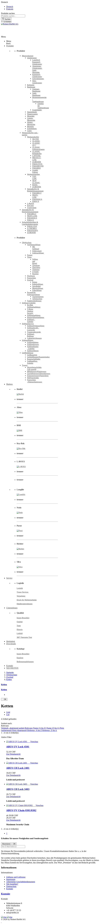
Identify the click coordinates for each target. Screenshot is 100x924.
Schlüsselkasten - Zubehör (32, 348)
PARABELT (37, 193)
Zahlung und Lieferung (15, 877)
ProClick (30, 206)
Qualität (20, 622)
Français (9, 9)
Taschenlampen (37, 297)
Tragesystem (31, 208)
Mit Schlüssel (35, 248)
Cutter (29, 131)
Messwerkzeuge (27, 56)
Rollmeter (30, 85)
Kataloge (20, 658)
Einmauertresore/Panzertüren (37, 376)
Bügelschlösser (37, 288)
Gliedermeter (32, 58)
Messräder (31, 116)
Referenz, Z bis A (49, 730)
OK (4, 699)
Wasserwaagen (32, 114)
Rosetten (35, 274)
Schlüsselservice (28, 324)
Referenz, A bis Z (34, 730)
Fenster (29, 255)
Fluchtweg (31, 276)
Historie (20, 630)
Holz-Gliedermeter (37, 82)
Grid (8, 712)
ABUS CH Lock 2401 (17, 768)
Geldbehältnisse (27, 353)
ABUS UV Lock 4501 (17, 746)
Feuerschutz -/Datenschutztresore (34, 381)
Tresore (24, 365)
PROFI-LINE (35, 196)
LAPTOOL (36, 156)
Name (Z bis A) (53, 728)
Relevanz (29, 728)
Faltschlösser (37, 290)
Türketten (35, 270)
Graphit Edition (35, 171)
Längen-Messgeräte (31, 119)
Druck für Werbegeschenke (27, 600)
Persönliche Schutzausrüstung (33, 294)
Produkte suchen (8, 13)
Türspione (36, 265)
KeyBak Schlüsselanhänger (33, 306)
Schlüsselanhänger (33, 315)
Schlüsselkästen (27, 340)
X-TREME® (32, 228)
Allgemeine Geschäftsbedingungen (20, 882)
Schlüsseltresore (33, 344)
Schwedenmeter (38, 79)
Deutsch (9, 6)
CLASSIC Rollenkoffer (37, 153)
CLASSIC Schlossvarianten (38, 148)
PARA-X (35, 201)
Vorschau (33, 741)
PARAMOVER (37, 166)
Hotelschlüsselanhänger (35, 317)
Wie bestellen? (12, 884)
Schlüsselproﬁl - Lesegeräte (33, 329)
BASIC (35, 185)
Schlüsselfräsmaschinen (35, 326)
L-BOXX (30, 203)
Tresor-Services (22, 592)
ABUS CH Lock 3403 (17, 789)
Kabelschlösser (37, 284)
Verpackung (21, 596)
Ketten (34, 282)
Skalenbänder (32, 112)
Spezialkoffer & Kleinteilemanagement (35, 190)
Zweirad (30, 280)
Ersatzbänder (37, 110)
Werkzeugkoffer (33, 137)
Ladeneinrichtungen (34, 338)
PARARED (36, 168)
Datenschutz (11, 886)
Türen (29, 257)
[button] (50, 22)
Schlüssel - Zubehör (31, 321)
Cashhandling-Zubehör (32, 362)
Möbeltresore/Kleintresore (36, 372)
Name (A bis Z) (39, 728)
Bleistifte (30, 127)
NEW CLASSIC (36, 182)
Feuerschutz (31, 278)
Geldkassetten (32, 355)
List (7, 714)
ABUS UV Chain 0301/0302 (21, 810)
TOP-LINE (34, 177)
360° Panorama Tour (24, 637)
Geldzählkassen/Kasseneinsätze (38, 357)
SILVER (35, 139)
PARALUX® (32, 226)
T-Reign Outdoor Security (30, 311)
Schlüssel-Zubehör (29, 303)
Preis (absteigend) (19, 730)
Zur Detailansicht (13, 754)
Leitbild (20, 633)
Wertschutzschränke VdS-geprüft (34, 368)
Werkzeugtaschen (33, 174)
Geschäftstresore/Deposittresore (38, 374)
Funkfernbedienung (34, 301)
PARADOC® (37, 199)
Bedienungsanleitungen (25, 662)
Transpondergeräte (34, 332)
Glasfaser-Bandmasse (36, 90)
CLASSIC (36, 141)
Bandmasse (31, 87)
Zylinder (35, 272)
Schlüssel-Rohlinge (31, 335)
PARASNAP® (32, 230)
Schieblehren (32, 129)
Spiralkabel (36, 286)
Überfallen (36, 268)
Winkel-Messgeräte (31, 123)
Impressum (10, 879)
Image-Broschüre (23, 618)
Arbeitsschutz (37, 299)
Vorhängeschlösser (33, 245)
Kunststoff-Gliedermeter (37, 76)
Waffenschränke (33, 378)
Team (19, 626)
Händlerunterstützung (24, 604)
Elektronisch (37, 251)
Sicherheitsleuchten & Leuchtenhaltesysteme (30, 223)
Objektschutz (26, 243)
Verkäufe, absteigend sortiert (13, 728)
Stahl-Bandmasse (36, 94)
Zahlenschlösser (38, 253)
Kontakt (9, 889)
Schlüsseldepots (33, 351)
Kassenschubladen (33, 359)
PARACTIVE (37, 164)
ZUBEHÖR (36, 162)
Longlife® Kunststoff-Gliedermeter (37, 62)
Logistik (20, 588)
